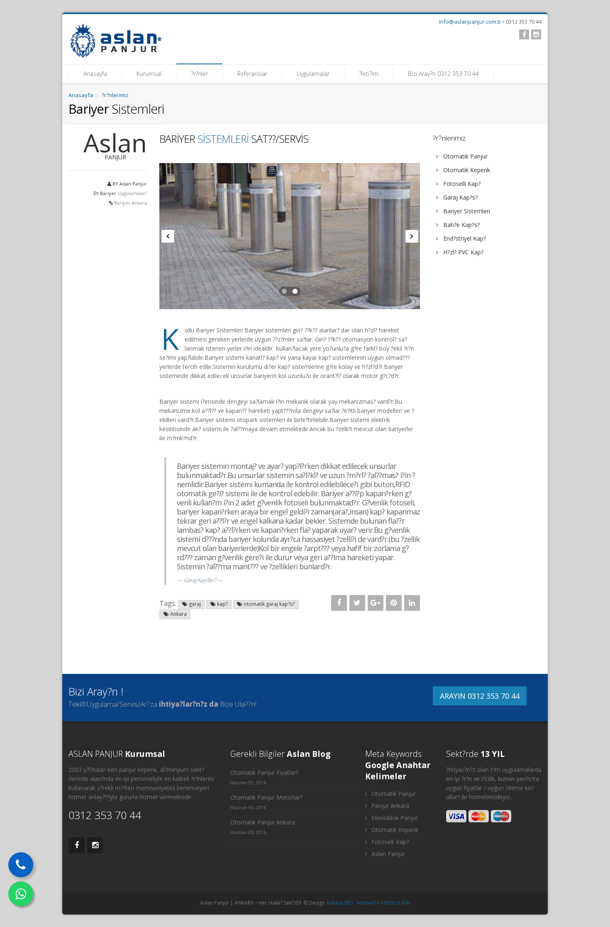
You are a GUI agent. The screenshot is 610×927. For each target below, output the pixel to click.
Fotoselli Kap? (461, 184)
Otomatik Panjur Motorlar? (266, 797)
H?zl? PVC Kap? (462, 252)
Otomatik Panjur (465, 156)
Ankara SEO (339, 902)
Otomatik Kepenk (466, 170)
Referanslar (252, 74)
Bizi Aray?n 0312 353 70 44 (443, 74)
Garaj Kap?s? (460, 197)
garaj (194, 603)
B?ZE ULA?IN (397, 903)
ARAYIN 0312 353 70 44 (480, 696)
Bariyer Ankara (130, 203)
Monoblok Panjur (394, 818)
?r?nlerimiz (115, 95)
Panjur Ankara (389, 806)
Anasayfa (95, 74)
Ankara (178, 613)
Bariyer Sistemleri (466, 211)
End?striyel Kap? (464, 238)
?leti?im (368, 74)
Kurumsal (149, 74)
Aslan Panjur (387, 854)
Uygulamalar (313, 74)
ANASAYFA (368, 903)
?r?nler (199, 74)
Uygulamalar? (132, 193)
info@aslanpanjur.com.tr (470, 21)
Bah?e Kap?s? (461, 225)
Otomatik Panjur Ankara (262, 822)
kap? (222, 603)
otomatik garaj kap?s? (268, 603)
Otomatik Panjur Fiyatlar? (264, 772)
